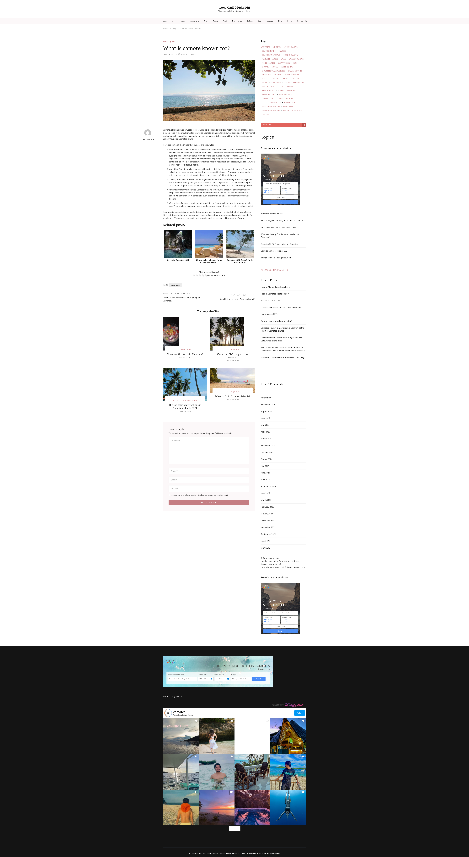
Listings (270, 21)
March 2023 (266, 500)
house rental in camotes (273, 71)
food (295, 63)
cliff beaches (268, 63)
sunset (281, 90)
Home (164, 21)
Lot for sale (302, 21)
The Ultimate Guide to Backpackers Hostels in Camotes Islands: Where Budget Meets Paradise (283, 349)
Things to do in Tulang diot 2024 (276, 257)
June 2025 (265, 418)
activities (265, 47)
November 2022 (268, 527)
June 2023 (265, 493)
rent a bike (276, 82)
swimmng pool (285, 94)
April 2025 (265, 431)
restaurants (287, 86)
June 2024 (265, 472)
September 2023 (268, 486)
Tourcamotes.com (234, 7)
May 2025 (265, 425)
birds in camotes (290, 55)
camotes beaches (270, 59)
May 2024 (265, 479)
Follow (299, 713)
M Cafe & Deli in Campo (271, 300)
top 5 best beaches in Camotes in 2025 (278, 227)
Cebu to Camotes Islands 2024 (274, 251)
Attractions (194, 21)
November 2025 (268, 404)
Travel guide (237, 21)
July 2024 (265, 466)
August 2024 (266, 459)
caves (283, 59)
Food (225, 21)
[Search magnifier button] (304, 125)
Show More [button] (234, 828)
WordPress (275, 853)
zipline (265, 114)
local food (275, 78)
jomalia (277, 75)
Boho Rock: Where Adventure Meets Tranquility (282, 357)
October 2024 (267, 452)
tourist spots (268, 98)
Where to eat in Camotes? (272, 213)
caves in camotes (296, 59)
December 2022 (268, 520)
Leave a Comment (188, 54)
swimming (291, 90)
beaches (282, 51)
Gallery (250, 21)
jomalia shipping (291, 75)
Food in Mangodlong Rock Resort (276, 287)
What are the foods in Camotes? (185, 354)
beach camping (269, 51)
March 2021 (266, 547)
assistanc (277, 47)
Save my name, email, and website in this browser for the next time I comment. (199, 495)
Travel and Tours (211, 21)
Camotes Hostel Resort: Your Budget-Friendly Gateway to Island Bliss (281, 339)
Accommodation (178, 21)
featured (177, 400)
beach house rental (271, 55)
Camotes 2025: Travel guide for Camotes (279, 244)
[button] (181, 736)
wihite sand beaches (292, 110)
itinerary (266, 75)
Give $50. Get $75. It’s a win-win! (275, 270)
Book (260, 21)
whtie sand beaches (271, 110)
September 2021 (268, 534)
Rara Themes (256, 853)
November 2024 (268, 445)
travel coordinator (271, 102)
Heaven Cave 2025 (269, 314)
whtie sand (288, 106)
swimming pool (269, 94)
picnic (265, 82)
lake (264, 78)
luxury (286, 78)
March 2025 (266, 438)
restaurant (298, 82)
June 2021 (265, 541)
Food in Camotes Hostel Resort (275, 293)
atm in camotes (291, 47)
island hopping (295, 71)
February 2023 (267, 507)
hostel (265, 67)
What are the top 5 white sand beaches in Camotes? (280, 236)
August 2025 (266, 411)
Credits (290, 21)
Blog (280, 21)
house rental (287, 67)
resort (287, 82)
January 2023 (267, 513)
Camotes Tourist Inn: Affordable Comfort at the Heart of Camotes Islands (282, 329)
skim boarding (268, 90)
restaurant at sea (270, 86)
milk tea (296, 78)
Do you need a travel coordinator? (276, 321)
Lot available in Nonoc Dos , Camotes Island (281, 307)
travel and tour (285, 98)
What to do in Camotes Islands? (232, 396)
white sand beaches (271, 106)
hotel (275, 67)
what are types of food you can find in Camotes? (283, 220)
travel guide (175, 285)
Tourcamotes (147, 139)
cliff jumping (284, 63)
